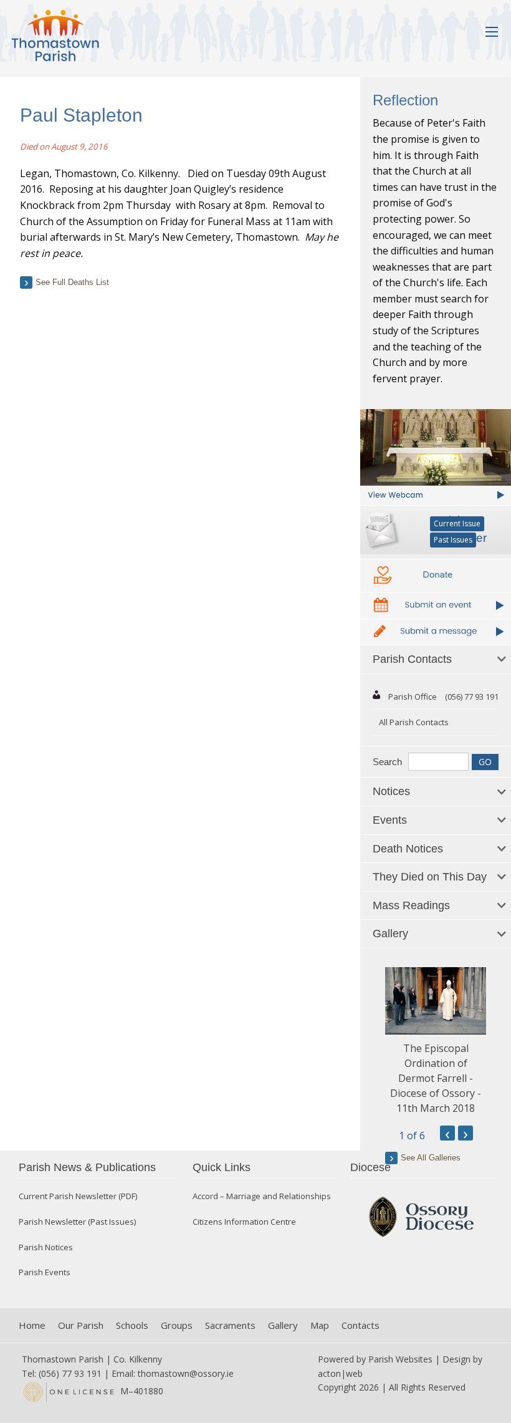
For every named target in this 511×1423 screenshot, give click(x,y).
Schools (132, 1325)
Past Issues (453, 539)
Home (32, 1325)
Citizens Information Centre (244, 1222)
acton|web (340, 1373)
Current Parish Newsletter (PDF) (78, 1196)
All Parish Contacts (414, 722)
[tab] (435, 659)
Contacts (360, 1325)
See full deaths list (72, 282)
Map (319, 1325)
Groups (177, 1325)
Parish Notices (46, 1247)
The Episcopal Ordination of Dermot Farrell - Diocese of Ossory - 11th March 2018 (435, 1078)
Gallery (283, 1325)
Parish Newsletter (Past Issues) (77, 1222)
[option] (435, 1041)
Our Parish (80, 1325)
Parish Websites (400, 1359)
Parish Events (44, 1272)
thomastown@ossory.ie (186, 1373)
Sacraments (230, 1325)
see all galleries (431, 1157)
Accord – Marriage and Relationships (262, 1196)
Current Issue (457, 523)
